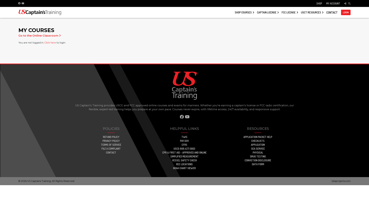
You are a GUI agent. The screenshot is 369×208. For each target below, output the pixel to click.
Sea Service (258, 148)
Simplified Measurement (184, 156)
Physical (258, 152)
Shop (319, 3)
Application (258, 144)
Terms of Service (111, 144)
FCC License (289, 12)
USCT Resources (311, 12)
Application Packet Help (257, 137)
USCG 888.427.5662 (184, 148)
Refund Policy (111, 137)
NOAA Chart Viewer (184, 168)
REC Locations (184, 164)
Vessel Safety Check (184, 160)
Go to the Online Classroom (38, 35)
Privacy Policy (111, 140)
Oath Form (258, 164)
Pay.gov (184, 140)
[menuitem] (319, 3)
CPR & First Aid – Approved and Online (184, 152)
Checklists (257, 140)
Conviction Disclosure (258, 160)
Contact (332, 12)
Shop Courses (243, 12)
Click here (50, 42)
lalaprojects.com (341, 181)
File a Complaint (111, 148)
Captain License (266, 12)
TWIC (184, 137)
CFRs (184, 144)
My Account (333, 3)
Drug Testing (258, 156)
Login (346, 12)
